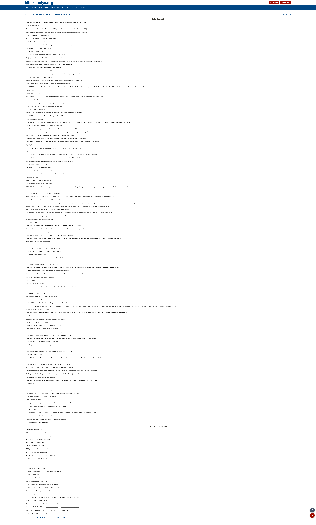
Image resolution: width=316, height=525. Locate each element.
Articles (77, 7)
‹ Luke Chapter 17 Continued (41, 14)
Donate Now (286, 2)
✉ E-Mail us (274, 2)
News (83, 7)
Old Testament (55, 7)
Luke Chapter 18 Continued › (62, 14)
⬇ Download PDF (286, 14)
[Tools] (312, 515)
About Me (34, 7)
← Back (27, 14)
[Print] (312, 510)
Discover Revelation (67, 7)
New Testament (43, 7)
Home (28, 7)
